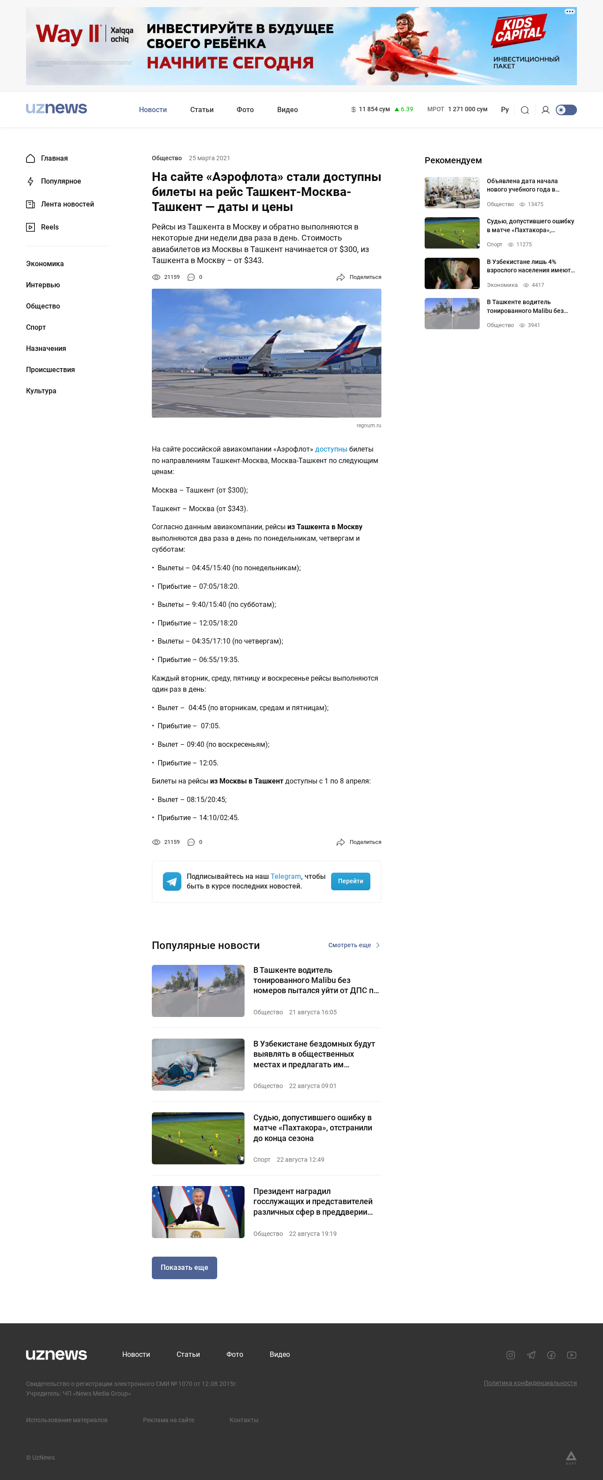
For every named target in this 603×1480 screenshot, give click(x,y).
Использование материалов (67, 1420)
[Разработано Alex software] (571, 1458)
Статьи (202, 109)
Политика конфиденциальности (530, 1382)
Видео (287, 109)
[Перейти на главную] (56, 109)
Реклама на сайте (168, 1420)
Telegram (286, 876)
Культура (41, 391)
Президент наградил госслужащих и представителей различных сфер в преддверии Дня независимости (313, 1201)
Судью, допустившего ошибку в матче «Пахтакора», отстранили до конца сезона (312, 1128)
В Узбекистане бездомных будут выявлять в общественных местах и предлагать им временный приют (314, 1054)
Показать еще (184, 1267)
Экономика (45, 263)
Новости (153, 109)
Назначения (46, 348)
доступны (331, 449)
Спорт (36, 327)
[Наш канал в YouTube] (571, 1355)
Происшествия (50, 369)
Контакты (244, 1420)
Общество (43, 306)
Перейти (350, 881)
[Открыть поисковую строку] (527, 110)
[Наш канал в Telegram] (531, 1355)
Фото (245, 109)
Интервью (43, 285)
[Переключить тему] (566, 110)
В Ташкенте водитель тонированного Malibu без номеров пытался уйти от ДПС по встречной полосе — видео (315, 980)
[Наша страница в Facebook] (551, 1355)
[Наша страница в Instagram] (510, 1355)
